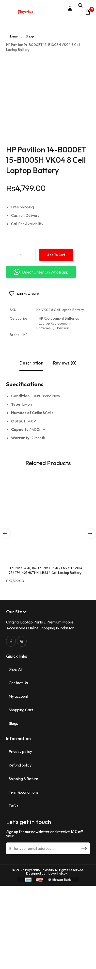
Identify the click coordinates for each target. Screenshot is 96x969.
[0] (87, 12)
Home (13, 36)
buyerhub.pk (57, 873)
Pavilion (63, 328)
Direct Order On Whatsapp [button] (45, 272)
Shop (30, 36)
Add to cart (56, 255)
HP (25, 334)
